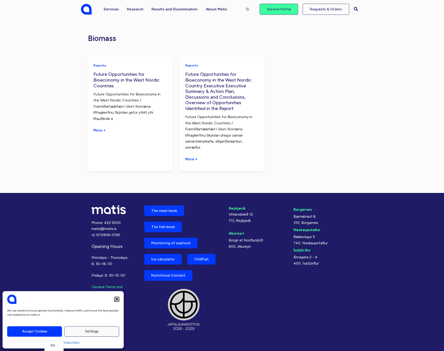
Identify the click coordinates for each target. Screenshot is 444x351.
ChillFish (201, 259)
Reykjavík (237, 208)
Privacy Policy (71, 342)
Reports (99, 65)
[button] (116, 299)
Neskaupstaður (307, 230)
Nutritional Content (168, 275)
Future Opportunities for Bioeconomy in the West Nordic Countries (126, 79)
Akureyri (236, 233)
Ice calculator (163, 259)
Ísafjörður (302, 250)
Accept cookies (34, 331)
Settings (92, 331)
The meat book (164, 210)
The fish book (163, 227)
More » (99, 130)
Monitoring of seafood (171, 243)
